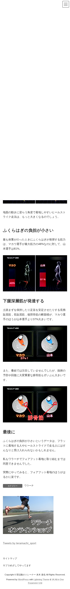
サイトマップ (10, 558)
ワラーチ (29, 485)
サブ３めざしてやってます (17, 565)
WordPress (23, 579)
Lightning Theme (41, 579)
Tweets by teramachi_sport (19, 543)
